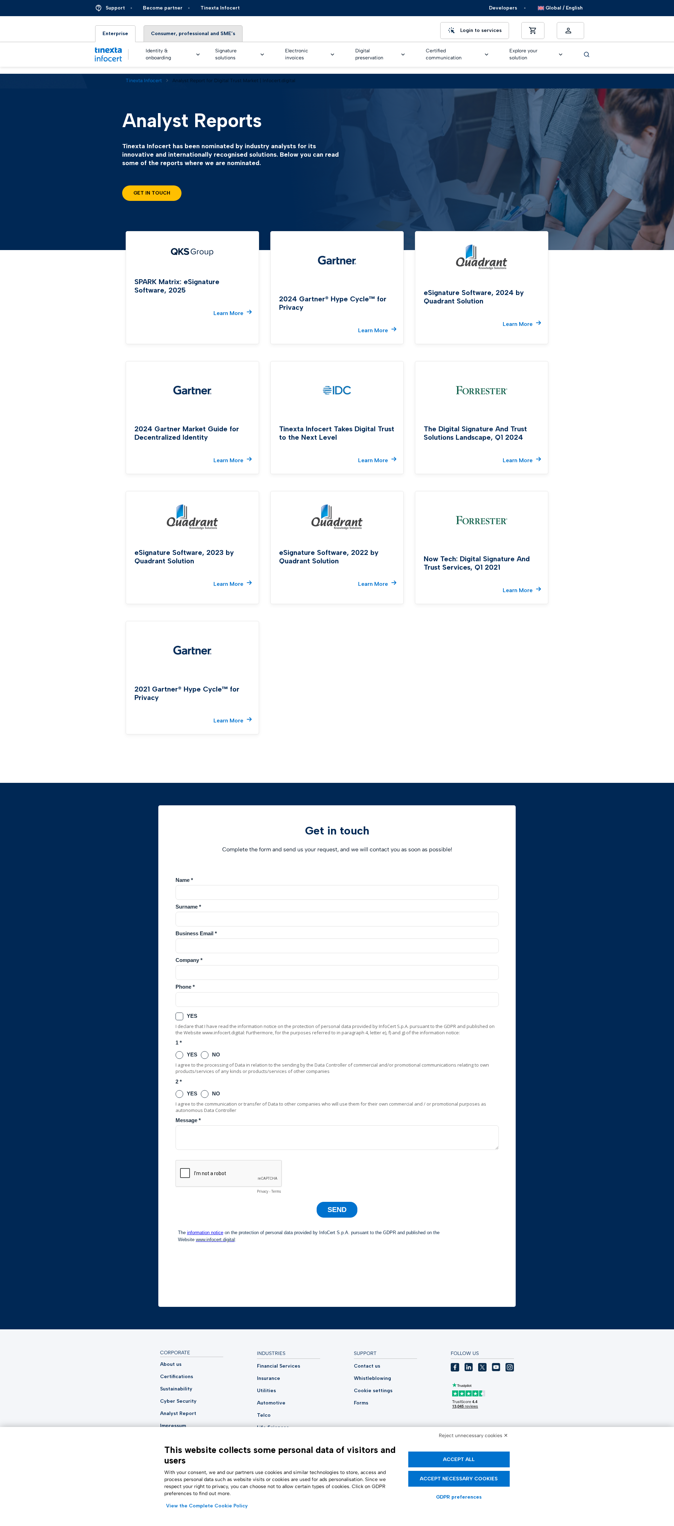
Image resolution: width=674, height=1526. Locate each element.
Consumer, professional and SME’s (193, 34)
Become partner (163, 8)
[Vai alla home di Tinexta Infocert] (108, 54)
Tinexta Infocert (220, 8)
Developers (503, 8)
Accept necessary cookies (459, 1479)
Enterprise (115, 34)
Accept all (459, 1459)
